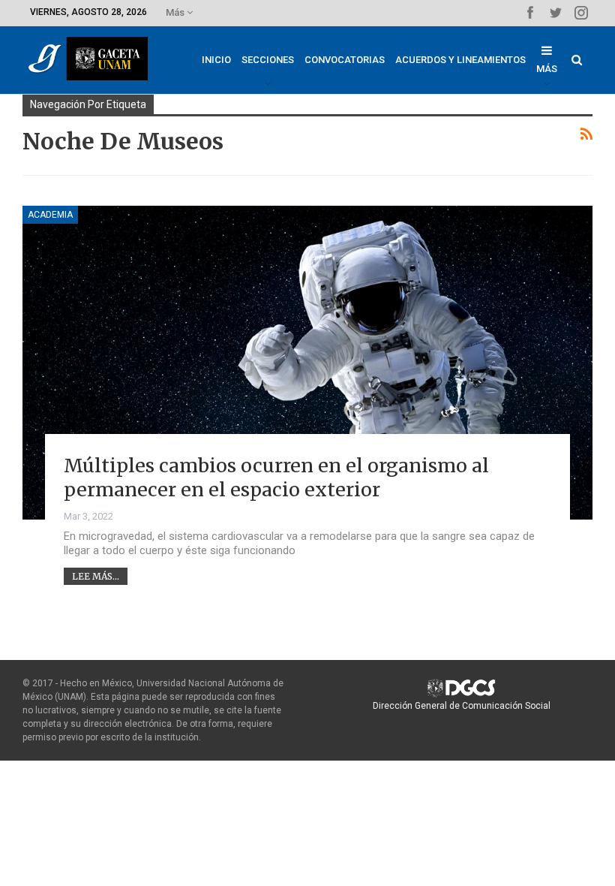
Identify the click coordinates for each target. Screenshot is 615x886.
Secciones (268, 59)
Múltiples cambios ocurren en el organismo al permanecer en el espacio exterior (276, 478)
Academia (50, 214)
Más (176, 12)
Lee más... (95, 576)
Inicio (216, 59)
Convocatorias (344, 59)
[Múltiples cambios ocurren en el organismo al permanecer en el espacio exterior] (307, 363)
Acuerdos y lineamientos (460, 59)
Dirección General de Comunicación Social (461, 706)
